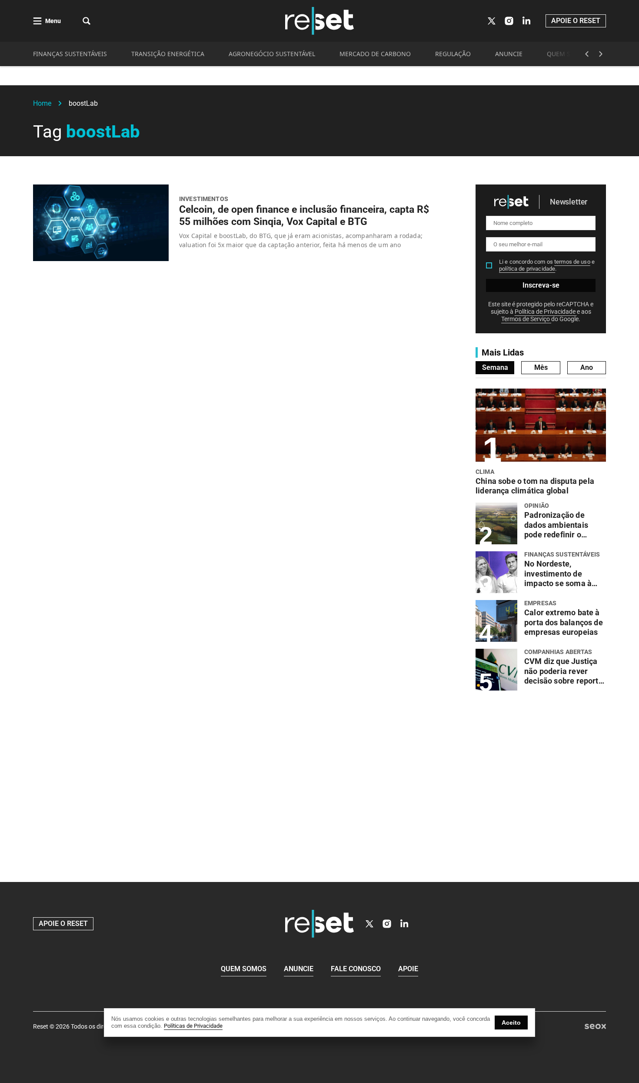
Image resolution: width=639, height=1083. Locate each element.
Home (42, 103)
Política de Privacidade (546, 311)
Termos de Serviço (526, 318)
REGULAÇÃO (453, 54)
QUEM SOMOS (568, 54)
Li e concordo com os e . (547, 265)
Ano (586, 367)
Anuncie (298, 969)
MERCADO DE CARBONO (375, 54)
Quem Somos (243, 969)
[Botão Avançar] (601, 54)
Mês (541, 367)
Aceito (511, 1022)
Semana (495, 367)
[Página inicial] (319, 924)
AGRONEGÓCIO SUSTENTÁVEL (272, 54)
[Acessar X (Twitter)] (491, 21)
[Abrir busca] (86, 21)
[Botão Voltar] (587, 54)
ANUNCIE (509, 54)
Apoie (408, 969)
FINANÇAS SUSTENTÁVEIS (70, 54)
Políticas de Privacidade (193, 1026)
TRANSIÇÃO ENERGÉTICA (167, 54)
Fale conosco (356, 969)
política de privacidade (527, 268)
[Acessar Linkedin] (526, 21)
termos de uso (572, 261)
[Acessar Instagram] (509, 21)
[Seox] (595, 1027)
